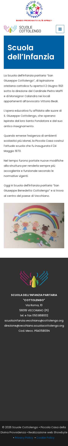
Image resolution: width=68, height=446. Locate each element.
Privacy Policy (24, 438)
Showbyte (60, 432)
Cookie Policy (45, 438)
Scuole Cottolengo (25, 427)
